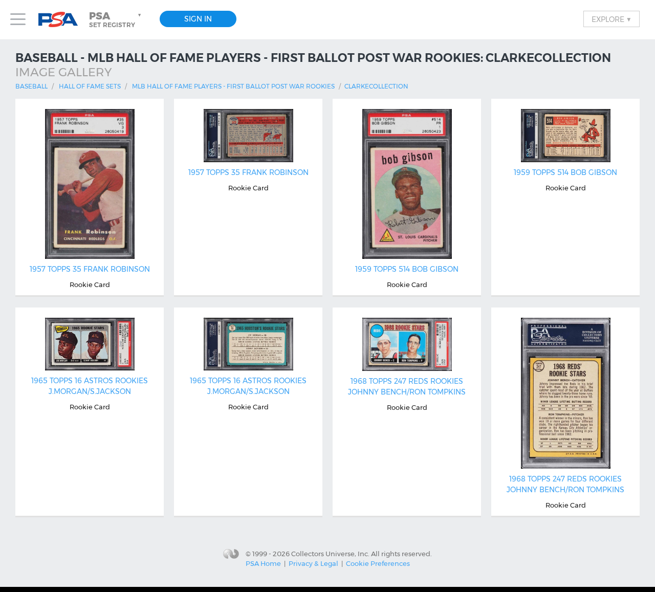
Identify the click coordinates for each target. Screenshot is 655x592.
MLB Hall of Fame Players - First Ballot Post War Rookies (233, 86)
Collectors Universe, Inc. (330, 554)
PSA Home (263, 563)
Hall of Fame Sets (90, 86)
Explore (611, 19)
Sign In (198, 19)
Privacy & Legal (313, 563)
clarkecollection (376, 86)
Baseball (31, 86)
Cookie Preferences (378, 563)
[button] (116, 19)
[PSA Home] (61, 19)
